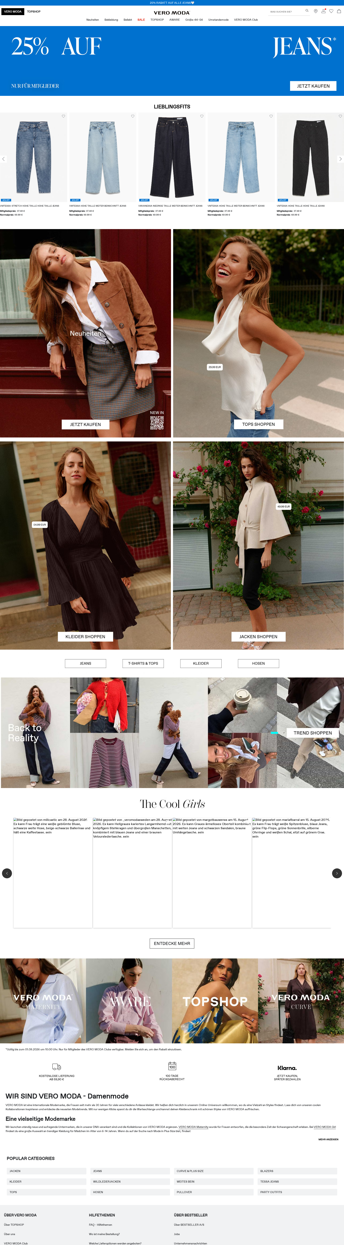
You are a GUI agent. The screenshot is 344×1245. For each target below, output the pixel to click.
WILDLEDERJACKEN (106, 1181)
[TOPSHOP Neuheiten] (215, 1000)
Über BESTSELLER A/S (189, 1224)
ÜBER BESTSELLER (190, 1215)
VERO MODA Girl (325, 1126)
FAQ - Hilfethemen (100, 1224)
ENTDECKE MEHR (172, 943)
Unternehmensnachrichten (190, 1243)
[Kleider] (85, 598)
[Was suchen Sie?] (307, 10)
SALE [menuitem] (141, 19)
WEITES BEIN (185, 1181)
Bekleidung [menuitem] (111, 19)
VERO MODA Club (16, 1243)
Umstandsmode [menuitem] (218, 19)
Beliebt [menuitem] (128, 19)
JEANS (97, 1171)
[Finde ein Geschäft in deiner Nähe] (316, 12)
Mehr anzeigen (328, 1139)
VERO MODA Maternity (193, 1126)
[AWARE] (129, 1000)
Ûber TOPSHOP (14, 1224)
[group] (33, 167)
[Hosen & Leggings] (258, 664)
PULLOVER (184, 1192)
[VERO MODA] (172, 13)
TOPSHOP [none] (33, 11)
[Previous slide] (3, 159)
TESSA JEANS (269, 1181)
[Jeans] (172, 61)
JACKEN (15, 1171)
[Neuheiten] (85, 333)
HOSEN (98, 1192)
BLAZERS (266, 1171)
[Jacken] (258, 598)
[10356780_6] (258, 281)
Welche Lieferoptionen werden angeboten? (115, 1243)
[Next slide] (340, 159)
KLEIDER (16, 1181)
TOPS (13, 1192)
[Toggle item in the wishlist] (63, 116)
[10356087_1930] (85, 493)
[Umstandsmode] (43, 1000)
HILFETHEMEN (102, 1215)
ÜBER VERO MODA (20, 1215)
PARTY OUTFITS (271, 1192)
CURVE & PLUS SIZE (190, 1171)
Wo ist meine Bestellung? (104, 1234)
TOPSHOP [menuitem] (157, 19)
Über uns (9, 1234)
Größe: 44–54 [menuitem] (194, 19)
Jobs (177, 1234)
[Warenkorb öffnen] (339, 11)
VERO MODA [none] (13, 11)
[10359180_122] (258, 493)
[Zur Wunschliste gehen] (331, 12)
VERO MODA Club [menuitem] (246, 19)
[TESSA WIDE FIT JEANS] (172, 732)
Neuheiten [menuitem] (92, 19)
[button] (33, 157)
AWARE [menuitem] (174, 19)
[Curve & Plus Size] (301, 1000)
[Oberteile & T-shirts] (258, 385)
